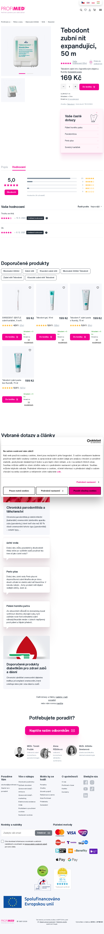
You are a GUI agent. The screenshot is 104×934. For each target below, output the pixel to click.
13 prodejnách (28, 341)
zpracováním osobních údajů (36, 844)
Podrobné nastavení (86, 482)
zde (59, 471)
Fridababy (44, 801)
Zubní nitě (29, 271)
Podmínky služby (61, 922)
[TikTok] (92, 789)
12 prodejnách (73, 99)
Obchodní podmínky (26, 782)
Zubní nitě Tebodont (12, 277)
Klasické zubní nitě (48, 271)
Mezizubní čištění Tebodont (75, 271)
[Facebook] (85, 782)
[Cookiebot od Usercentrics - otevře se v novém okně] (89, 441)
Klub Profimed (45, 798)
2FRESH (99, 922)
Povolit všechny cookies (85, 490)
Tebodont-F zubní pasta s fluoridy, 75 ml (80, 319)
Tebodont (71, 104)
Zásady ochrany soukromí (47, 922)
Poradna (43, 785)
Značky (43, 788)
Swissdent (44, 805)
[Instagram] (92, 782)
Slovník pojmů (45, 791)
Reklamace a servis (47, 795)
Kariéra (64, 788)
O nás (64, 782)
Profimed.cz (5, 22)
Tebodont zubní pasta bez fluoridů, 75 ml (11, 381)
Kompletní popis (75, 72)
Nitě (43, 22)
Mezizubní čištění (32, 22)
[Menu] (100, 9)
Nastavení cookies (25, 815)
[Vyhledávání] (81, 10)
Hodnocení (19, 167)
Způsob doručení (25, 785)
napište (60, 703)
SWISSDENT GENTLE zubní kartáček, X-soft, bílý (12, 319)
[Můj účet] (89, 10)
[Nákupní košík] (95, 9)
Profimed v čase (68, 785)
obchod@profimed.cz (9, 785)
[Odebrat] (63, 86)
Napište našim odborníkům (49, 730)
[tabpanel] (26, 51)
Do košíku (87, 87)
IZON (93, 922)
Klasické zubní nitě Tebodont (40, 277)
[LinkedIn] (85, 795)
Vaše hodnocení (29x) (80, 62)
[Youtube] (85, 789)
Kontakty (65, 792)
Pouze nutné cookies (19, 490)
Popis (4, 167)
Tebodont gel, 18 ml (44, 318)
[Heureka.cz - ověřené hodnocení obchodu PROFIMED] (62, 878)
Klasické (51, 22)
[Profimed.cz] (13, 10)
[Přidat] (75, 86)
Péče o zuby (17, 22)
